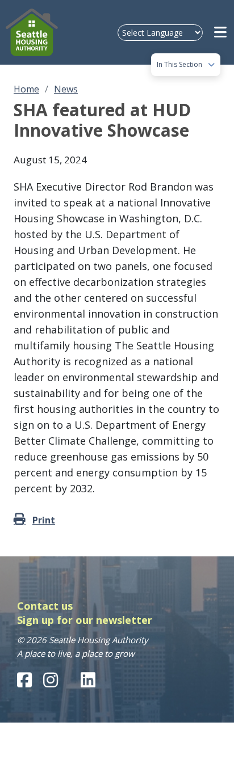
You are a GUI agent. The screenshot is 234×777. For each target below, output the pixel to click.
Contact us (45, 606)
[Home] (33, 32)
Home (26, 89)
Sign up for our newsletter (84, 620)
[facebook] (24, 680)
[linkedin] (88, 680)
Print (43, 520)
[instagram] (50, 680)
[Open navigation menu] (221, 32)
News (66, 89)
